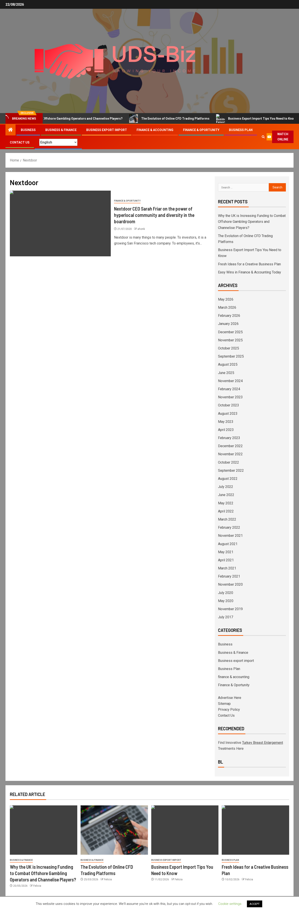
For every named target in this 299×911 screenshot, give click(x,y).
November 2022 (230, 454)
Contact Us (20, 142)
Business (28, 130)
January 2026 (228, 324)
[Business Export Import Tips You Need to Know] (185, 830)
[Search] (263, 137)
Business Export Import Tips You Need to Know (248, 118)
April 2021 (226, 560)
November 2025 (230, 340)
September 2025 (231, 356)
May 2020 (225, 601)
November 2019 (230, 609)
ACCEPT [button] (255, 904)
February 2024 (229, 389)
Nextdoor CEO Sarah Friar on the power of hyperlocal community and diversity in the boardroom (154, 215)
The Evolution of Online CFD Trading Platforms (161, 118)
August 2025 (227, 364)
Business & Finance (61, 130)
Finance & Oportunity (201, 130)
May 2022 (225, 503)
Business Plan (241, 130)
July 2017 (225, 617)
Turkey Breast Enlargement (262, 743)
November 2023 (230, 397)
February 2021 (229, 576)
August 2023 (227, 413)
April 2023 (226, 430)
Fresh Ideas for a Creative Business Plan (249, 264)
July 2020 (225, 593)
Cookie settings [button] (229, 904)
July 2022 (225, 487)
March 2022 (227, 519)
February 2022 (229, 527)
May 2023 (225, 422)
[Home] (10, 130)
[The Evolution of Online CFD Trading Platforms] (114, 830)
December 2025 (230, 332)
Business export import (106, 130)
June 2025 (226, 373)
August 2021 (227, 544)
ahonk (141, 228)
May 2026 (225, 299)
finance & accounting (155, 130)
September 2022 (231, 470)
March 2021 (227, 568)
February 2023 (229, 438)
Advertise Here (229, 698)
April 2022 (226, 511)
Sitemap (224, 704)
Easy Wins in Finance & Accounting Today (249, 272)
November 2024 (230, 381)
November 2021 (230, 535)
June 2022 (226, 495)
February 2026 (229, 316)
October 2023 (228, 405)
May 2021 (225, 552)
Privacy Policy (229, 709)
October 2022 (228, 462)
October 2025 (228, 348)
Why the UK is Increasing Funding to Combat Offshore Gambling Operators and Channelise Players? (252, 222)
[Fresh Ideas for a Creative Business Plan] (255, 830)
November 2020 (230, 584)
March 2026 (227, 307)
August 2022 (227, 479)
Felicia (37, 885)
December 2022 (230, 446)
